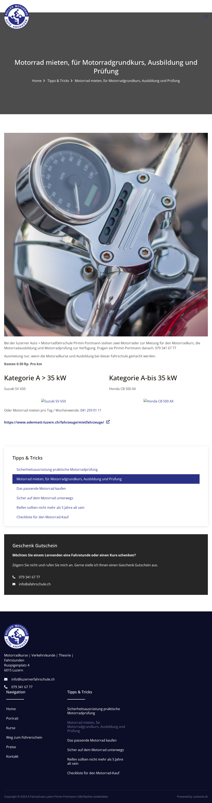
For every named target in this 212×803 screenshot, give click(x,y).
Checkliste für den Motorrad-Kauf (43, 517)
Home (11, 709)
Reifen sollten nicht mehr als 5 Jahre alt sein (50, 507)
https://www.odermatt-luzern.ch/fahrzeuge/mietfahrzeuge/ (54, 422)
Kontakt (12, 756)
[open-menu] (205, 16)
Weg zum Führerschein (24, 737)
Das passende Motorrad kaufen (41, 488)
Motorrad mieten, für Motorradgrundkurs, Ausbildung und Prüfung (69, 479)
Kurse (10, 728)
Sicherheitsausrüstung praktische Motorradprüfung (57, 469)
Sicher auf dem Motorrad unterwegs (45, 498)
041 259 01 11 (90, 410)
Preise (11, 747)
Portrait (12, 718)
